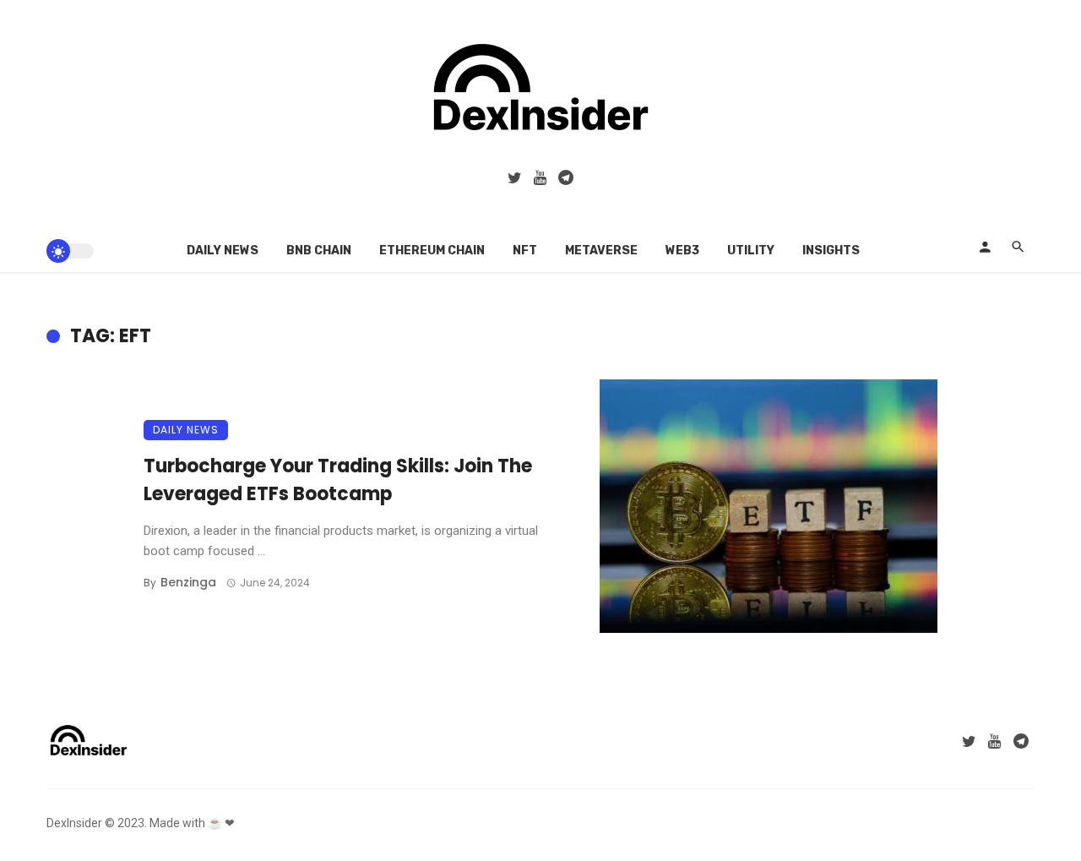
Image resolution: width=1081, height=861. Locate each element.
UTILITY (750, 250)
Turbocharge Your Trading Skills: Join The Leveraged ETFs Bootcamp (338, 480)
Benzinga (188, 582)
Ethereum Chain (432, 250)
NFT (525, 250)
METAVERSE (601, 250)
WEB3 (682, 250)
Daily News (222, 250)
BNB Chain (318, 250)
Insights (831, 250)
